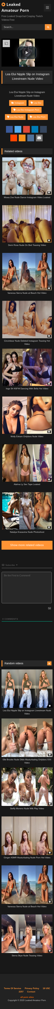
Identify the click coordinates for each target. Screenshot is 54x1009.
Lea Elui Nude (16, 117)
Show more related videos (27, 545)
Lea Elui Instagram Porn (27, 110)
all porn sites (27, 997)
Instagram (19, 103)
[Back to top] (45, 1000)
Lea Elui (37, 103)
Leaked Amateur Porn (15, 7)
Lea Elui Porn (39, 117)
